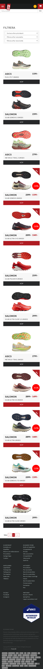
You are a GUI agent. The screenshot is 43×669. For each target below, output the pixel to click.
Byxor (28, 653)
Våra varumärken (28, 554)
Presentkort (6, 554)
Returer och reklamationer (11, 551)
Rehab (23, 659)
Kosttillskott (33, 655)
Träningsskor (7, 570)
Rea (24, 587)
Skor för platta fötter (29, 581)
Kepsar (20, 655)
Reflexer (18, 659)
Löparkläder (6, 567)
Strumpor (27, 661)
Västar (26, 665)
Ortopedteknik (27, 549)
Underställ (8, 665)
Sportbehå (10, 661)
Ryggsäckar (29, 659)
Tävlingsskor (7, 572)
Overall (32, 657)
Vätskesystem (32, 665)
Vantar (21, 665)
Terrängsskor (12, 663)
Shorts (34, 659)
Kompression (26, 655)
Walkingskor (15, 665)
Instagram (6, 597)
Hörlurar (10, 655)
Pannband (37, 657)
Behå (17, 653)
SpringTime (26, 597)
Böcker (21, 653)
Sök (40, 11)
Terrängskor (7, 574)
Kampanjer (26, 585)
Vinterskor (5, 668)
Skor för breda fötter (29, 572)
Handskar (4, 655)
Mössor (27, 657)
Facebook (6, 594)
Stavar (22, 661)
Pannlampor (5, 659)
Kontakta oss (7, 547)
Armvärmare (11, 653)
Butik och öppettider (29, 547)
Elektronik (6, 576)
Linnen (4, 657)
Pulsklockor (12, 659)
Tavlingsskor (5, 663)
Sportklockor (17, 661)
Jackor (15, 655)
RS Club (25, 551)
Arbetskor (4, 653)
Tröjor (36, 663)
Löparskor (22, 657)
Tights (18, 663)
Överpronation (27, 583)
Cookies (5, 558)
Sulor (32, 661)
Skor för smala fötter (29, 574)
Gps (39, 653)
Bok (25, 653)
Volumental (26, 558)
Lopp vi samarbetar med (30, 599)
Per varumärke (27, 570)
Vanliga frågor (7, 556)
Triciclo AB (13, 649)
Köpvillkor (6, 549)
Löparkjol (9, 657)
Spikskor (4, 661)
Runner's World (28, 594)
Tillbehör (6, 578)
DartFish (25, 560)
